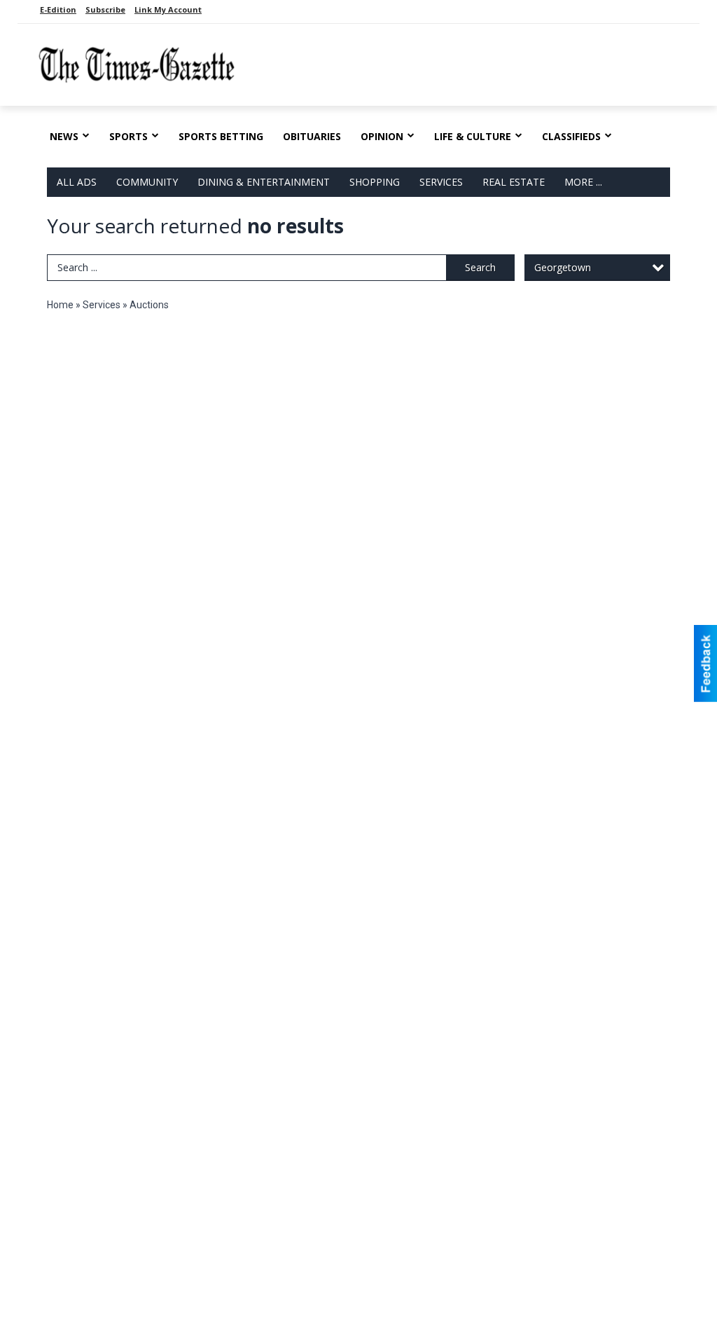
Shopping (374, 181)
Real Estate (513, 181)
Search (480, 267)
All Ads (77, 181)
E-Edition (58, 9)
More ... (583, 181)
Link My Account (168, 9)
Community (147, 181)
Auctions (149, 304)
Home (60, 304)
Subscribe (105, 9)
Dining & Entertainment (263, 181)
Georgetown (562, 267)
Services (441, 181)
